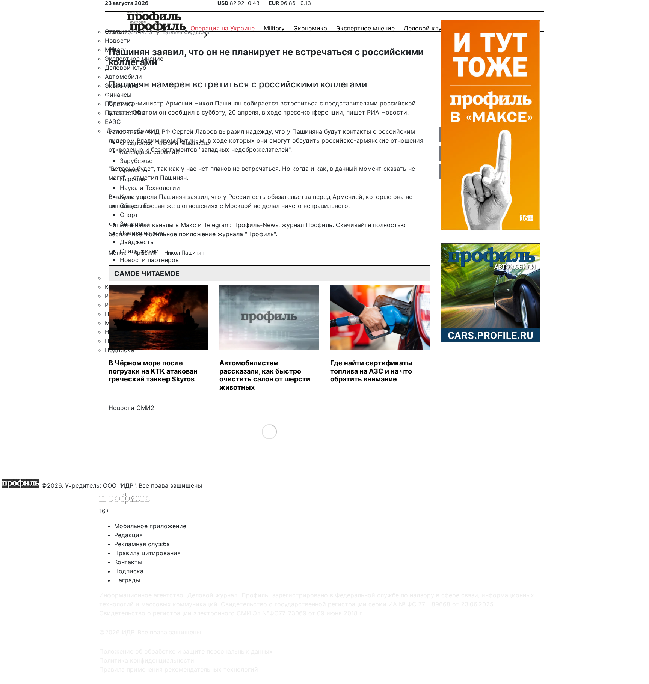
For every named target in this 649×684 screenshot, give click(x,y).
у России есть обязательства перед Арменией (292, 196)
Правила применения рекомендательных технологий (178, 669)
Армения (146, 252)
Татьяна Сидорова (186, 32)
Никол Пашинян (184, 252)
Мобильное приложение (150, 526)
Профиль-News (255, 225)
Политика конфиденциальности (146, 660)
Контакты (128, 562)
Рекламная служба (142, 544)
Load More (269, 431)
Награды (127, 580)
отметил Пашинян (160, 177)
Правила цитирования (147, 553)
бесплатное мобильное (143, 234)
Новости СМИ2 (131, 407)
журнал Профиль (307, 225)
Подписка (128, 571)
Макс (188, 225)
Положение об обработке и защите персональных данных (186, 651)
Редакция (128, 535)
